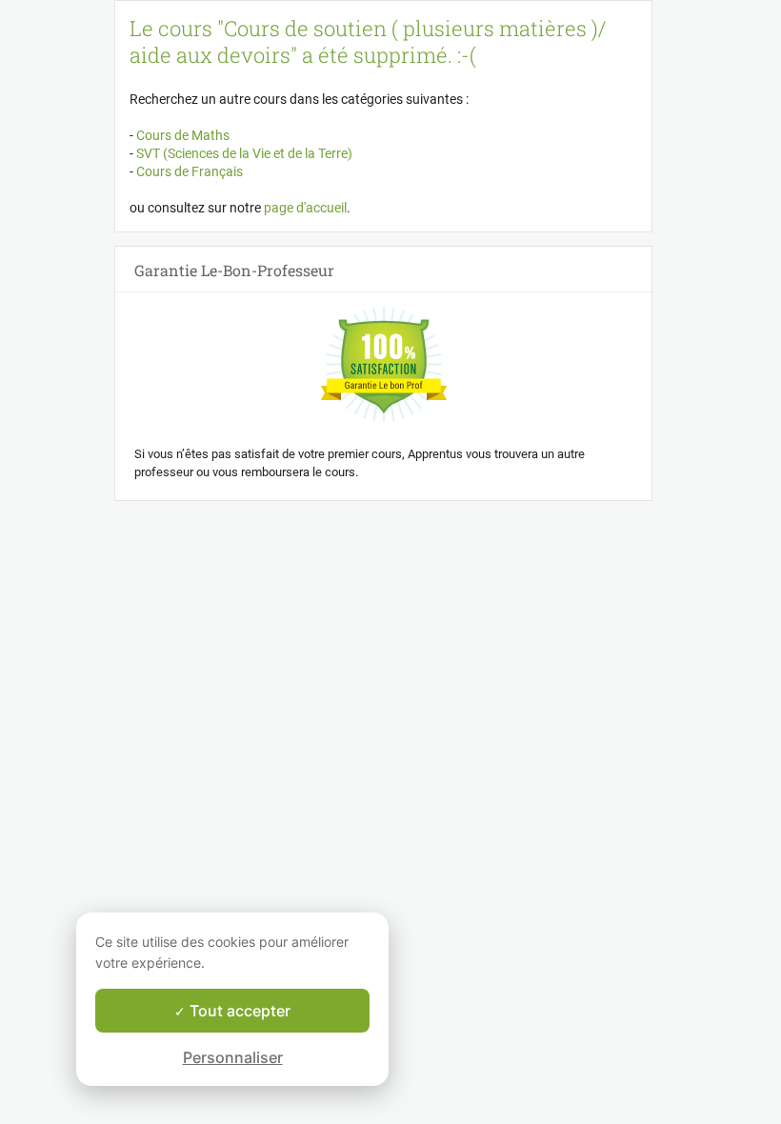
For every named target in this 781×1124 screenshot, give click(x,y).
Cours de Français (188, 171)
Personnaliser (233, 1057)
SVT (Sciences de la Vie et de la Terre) (242, 153)
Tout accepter (238, 1010)
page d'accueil (305, 207)
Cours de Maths (181, 135)
